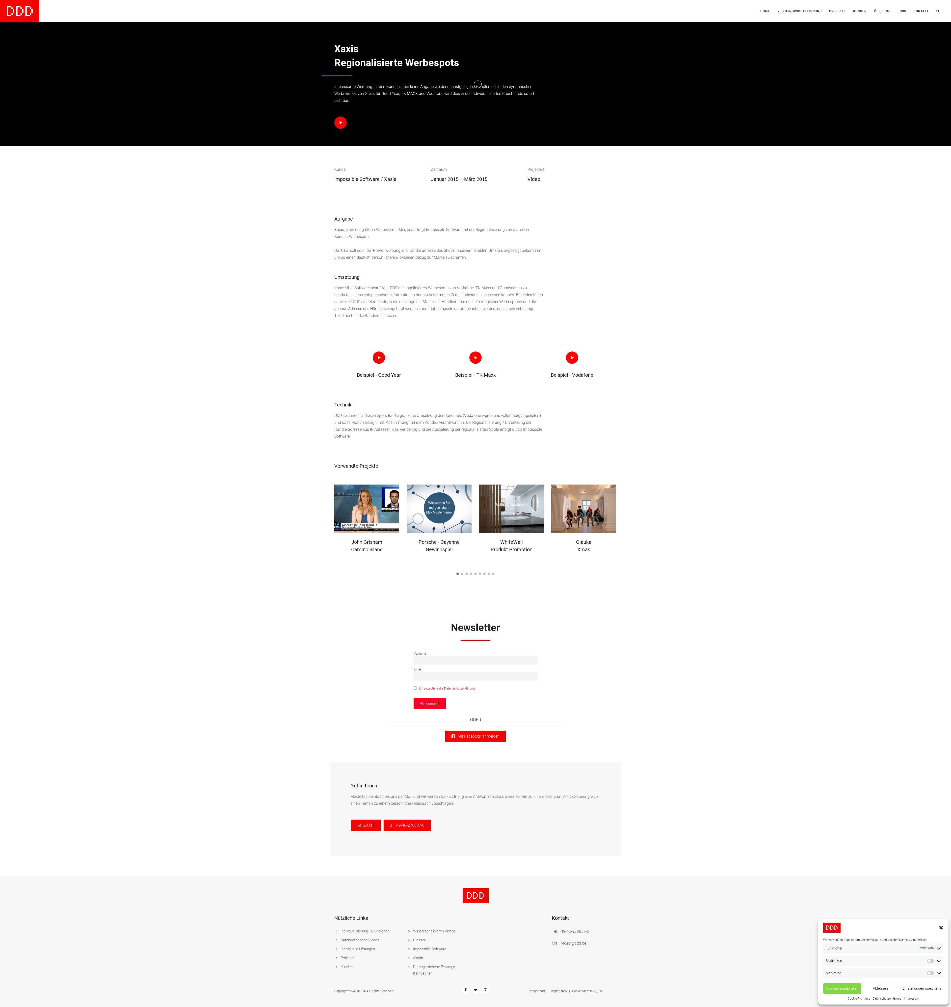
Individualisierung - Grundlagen (365, 931)
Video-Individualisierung (799, 11)
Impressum (911, 998)
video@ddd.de (573, 943)
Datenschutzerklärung (886, 998)
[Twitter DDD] (475, 990)
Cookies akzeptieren (842, 988)
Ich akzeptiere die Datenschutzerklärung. (447, 689)
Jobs (902, 11)
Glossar (419, 940)
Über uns (882, 11)
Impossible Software (429, 949)
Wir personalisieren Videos (434, 931)
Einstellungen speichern (921, 988)
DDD (359, 991)
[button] (941, 927)
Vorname (420, 653)
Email (418, 669)
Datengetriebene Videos (360, 940)
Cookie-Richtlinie (859, 998)
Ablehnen (880, 988)
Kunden (860, 11)
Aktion (418, 958)
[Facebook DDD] (465, 990)
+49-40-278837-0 (574, 931)
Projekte (837, 11)
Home (765, 11)
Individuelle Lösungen (358, 949)
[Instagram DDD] (485, 990)
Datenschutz (536, 991)
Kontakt (921, 11)
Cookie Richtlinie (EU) (587, 991)
